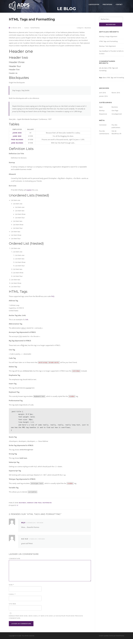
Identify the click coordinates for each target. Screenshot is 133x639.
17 (17, 505)
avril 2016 (102, 93)
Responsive (47, 503)
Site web (12, 604)
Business (88, 28)
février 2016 (116, 93)
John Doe (17, 133)
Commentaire (14, 558)
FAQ (52, 296)
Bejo (23, 523)
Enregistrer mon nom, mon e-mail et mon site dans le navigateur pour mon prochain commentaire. (46, 617)
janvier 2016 (103, 96)
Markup (30, 503)
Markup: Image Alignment (108, 36)
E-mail (12, 594)
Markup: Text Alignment (107, 46)
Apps (101, 107)
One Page (38, 503)
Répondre (40, 522)
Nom (11, 585)
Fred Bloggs (17, 140)
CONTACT (119, 4)
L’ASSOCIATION (94, 4)
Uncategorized (117, 114)
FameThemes (35, 28)
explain (29, 190)
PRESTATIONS (107, 4)
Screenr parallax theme (106, 636)
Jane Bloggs (17, 143)
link (27, 319)
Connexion (103, 125)
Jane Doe (17, 136)
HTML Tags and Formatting (108, 41)
